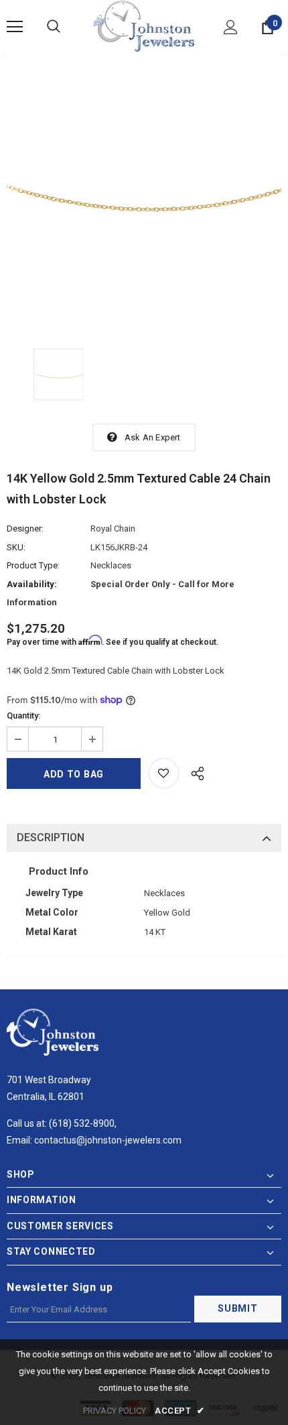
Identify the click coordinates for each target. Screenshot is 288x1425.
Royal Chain (112, 528)
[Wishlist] (164, 773)
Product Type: (33, 565)
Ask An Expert (153, 437)
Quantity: (23, 715)
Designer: (25, 528)
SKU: (16, 547)
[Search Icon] (53, 27)
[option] (144, 191)
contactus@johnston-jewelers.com (108, 1140)
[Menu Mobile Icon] (15, 27)
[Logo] (144, 26)
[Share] (194, 771)
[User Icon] (231, 27)
